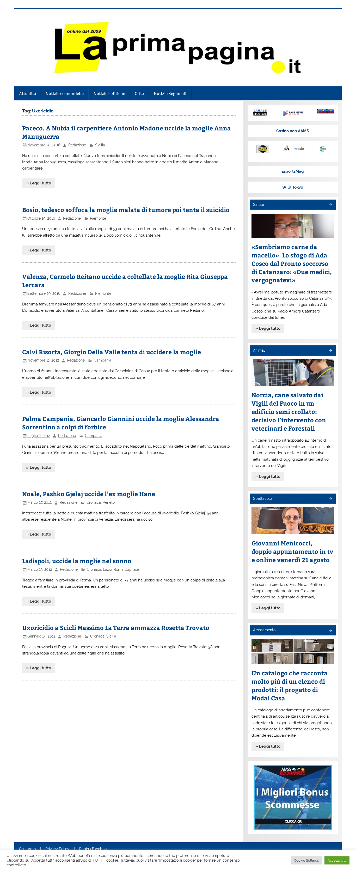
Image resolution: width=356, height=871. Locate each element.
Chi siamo (27, 849)
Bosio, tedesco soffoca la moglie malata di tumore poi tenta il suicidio (126, 210)
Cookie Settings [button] (306, 860)
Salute (258, 204)
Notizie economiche (65, 93)
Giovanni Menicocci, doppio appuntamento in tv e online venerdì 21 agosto (292, 551)
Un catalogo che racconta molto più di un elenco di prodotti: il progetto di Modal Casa (289, 685)
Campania (102, 360)
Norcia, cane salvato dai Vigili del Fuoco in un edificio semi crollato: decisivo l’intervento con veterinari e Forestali (288, 411)
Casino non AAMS (292, 131)
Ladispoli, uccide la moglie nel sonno (76, 561)
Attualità (27, 93)
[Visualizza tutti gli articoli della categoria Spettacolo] (330, 499)
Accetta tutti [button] (337, 860)
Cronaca (94, 502)
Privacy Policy (57, 849)
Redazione (77, 145)
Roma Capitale (126, 569)
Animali (259, 350)
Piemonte (98, 218)
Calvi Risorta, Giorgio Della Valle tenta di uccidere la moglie (111, 352)
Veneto (109, 502)
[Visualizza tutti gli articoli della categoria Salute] (330, 205)
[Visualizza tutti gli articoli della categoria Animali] (330, 351)
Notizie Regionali (170, 93)
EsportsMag (292, 171)
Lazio (107, 569)
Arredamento (264, 630)
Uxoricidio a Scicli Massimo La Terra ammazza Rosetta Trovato (115, 627)
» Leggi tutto (38, 183)
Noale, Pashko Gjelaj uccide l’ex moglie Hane (88, 494)
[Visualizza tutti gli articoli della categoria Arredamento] (330, 630)
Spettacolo (262, 498)
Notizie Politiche (109, 93)
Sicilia (100, 145)
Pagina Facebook (93, 849)
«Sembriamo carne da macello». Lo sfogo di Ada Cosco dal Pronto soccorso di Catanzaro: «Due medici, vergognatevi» (291, 263)
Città (139, 93)
